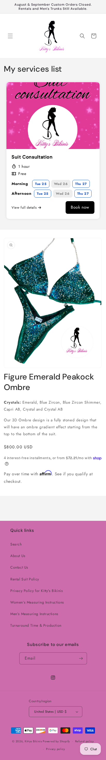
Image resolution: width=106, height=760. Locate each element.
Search (16, 544)
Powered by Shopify (56, 741)
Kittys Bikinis (33, 741)
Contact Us (19, 567)
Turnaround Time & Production (35, 625)
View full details (24, 207)
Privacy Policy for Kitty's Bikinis (36, 590)
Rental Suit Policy (24, 579)
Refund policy (84, 741)
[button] (10, 36)
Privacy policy (55, 749)
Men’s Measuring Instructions (34, 613)
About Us (17, 555)
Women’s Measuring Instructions (37, 602)
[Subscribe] (81, 658)
